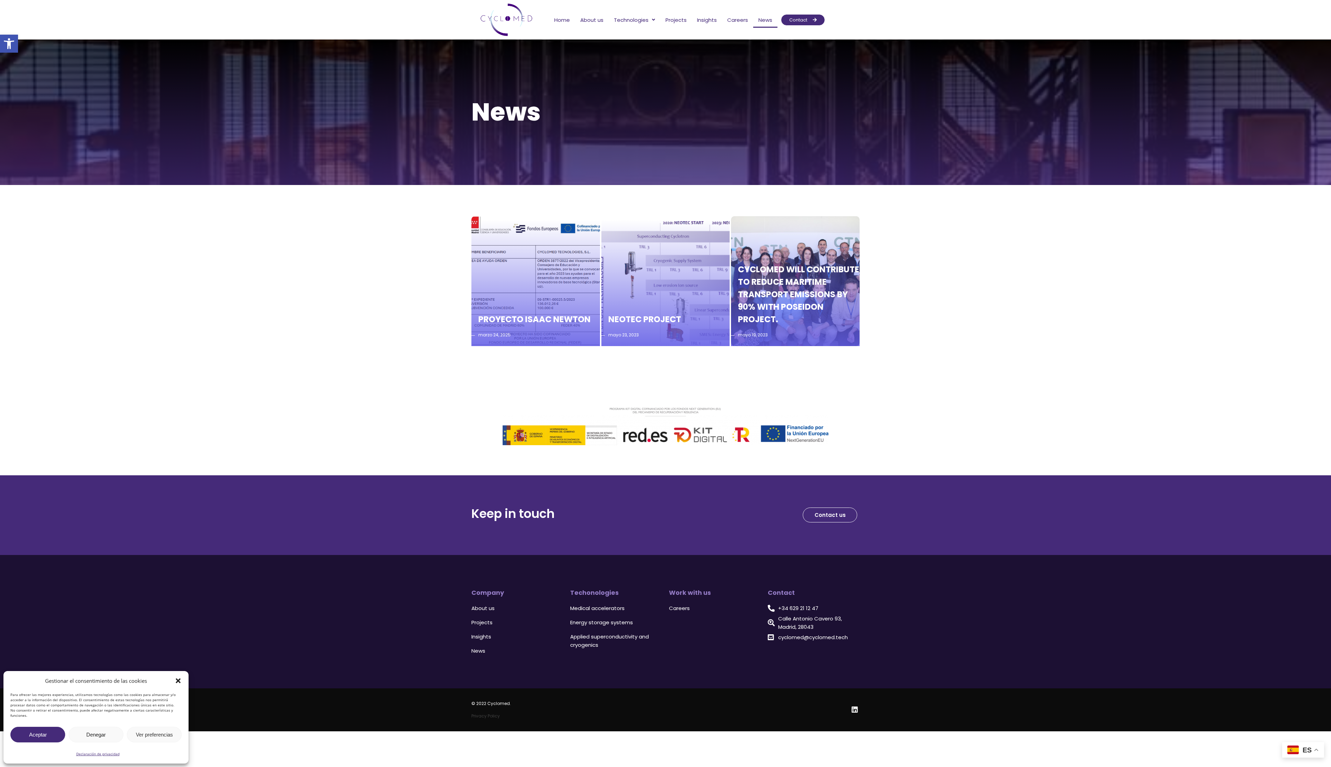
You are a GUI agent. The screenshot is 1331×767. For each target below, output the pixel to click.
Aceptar (38, 735)
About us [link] (591, 20)
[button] (178, 680)
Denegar (96, 735)
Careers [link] (737, 20)
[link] (9, 44)
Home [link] (562, 20)
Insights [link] (707, 20)
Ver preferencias (154, 735)
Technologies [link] (631, 20)
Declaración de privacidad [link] (98, 753)
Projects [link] (676, 20)
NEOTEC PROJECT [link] (644, 319)
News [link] (765, 20)
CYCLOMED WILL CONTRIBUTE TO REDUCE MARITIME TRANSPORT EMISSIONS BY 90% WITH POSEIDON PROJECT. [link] (798, 294)
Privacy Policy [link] (485, 716)
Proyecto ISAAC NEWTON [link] (534, 319)
